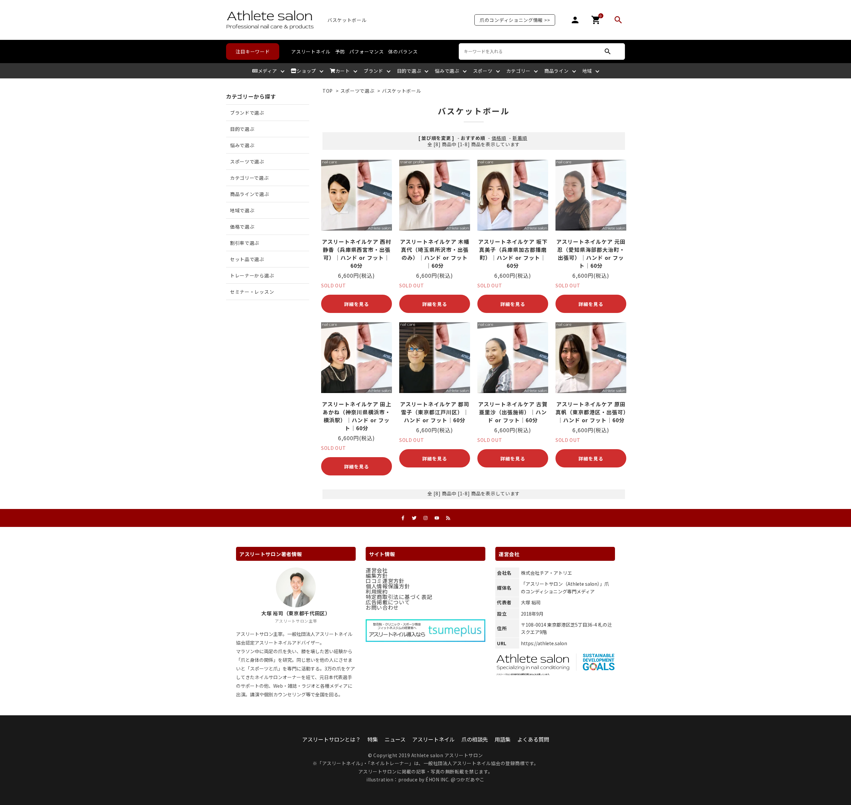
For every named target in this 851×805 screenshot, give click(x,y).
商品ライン (556, 70)
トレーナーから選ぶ (252, 275)
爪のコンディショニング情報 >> (515, 20)
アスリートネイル (310, 51)
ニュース (395, 739)
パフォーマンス (366, 51)
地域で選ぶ (242, 210)
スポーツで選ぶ (357, 90)
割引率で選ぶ (244, 243)
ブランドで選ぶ (247, 112)
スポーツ (483, 70)
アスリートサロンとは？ (331, 739)
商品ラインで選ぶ (249, 194)
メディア (267, 70)
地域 (587, 70)
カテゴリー (518, 70)
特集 (372, 739)
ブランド (373, 70)
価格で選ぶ (242, 226)
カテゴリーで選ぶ (249, 177)
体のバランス (403, 51)
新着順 (520, 138)
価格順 (499, 138)
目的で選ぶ (409, 70)
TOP (327, 90)
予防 (340, 51)
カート (342, 70)
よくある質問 (533, 739)
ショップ (306, 70)
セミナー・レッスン (252, 291)
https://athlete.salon (544, 643)
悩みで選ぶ (447, 70)
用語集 (503, 739)
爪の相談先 (474, 739)
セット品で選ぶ (247, 259)
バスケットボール (401, 90)
